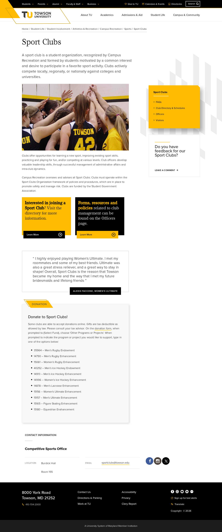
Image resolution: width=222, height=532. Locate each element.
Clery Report (129, 503)
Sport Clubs (160, 92)
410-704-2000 (33, 504)
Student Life (158, 15)
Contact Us (84, 492)
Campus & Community (186, 15)
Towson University (44, 15)
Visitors (160, 120)
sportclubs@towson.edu (115, 462)
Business (92, 4)
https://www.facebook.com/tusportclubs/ (149, 461)
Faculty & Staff (73, 4)
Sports (127, 28)
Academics (106, 15)
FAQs (158, 102)
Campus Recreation (111, 28)
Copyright (176, 510)
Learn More (33, 234)
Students (26, 4)
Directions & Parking (90, 498)
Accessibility (129, 492)
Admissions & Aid (132, 15)
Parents (42, 4)
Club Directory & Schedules (170, 108)
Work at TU (84, 503)
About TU (86, 15)
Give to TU (132, 4)
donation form (103, 328)
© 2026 (187, 510)
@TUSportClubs (166, 461)
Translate (179, 504)
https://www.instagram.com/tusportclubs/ (157, 461)
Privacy (126, 498)
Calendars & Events (154, 4)
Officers (160, 114)
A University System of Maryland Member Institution (111, 525)
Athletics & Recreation (85, 28)
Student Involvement (58, 28)
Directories (176, 4)
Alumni (56, 4)
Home (25, 28)
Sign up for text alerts (185, 498)
